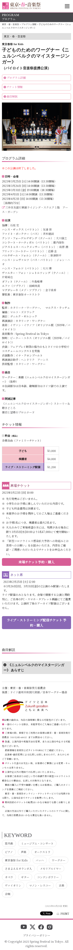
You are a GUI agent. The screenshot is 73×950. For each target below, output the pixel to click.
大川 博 (47, 268)
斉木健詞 (48, 234)
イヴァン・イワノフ (22, 325)
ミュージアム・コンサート (37, 843)
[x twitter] (32, 927)
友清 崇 (47, 229)
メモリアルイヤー (50, 868)
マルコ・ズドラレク (22, 312)
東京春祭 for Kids (16, 860)
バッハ (40, 860)
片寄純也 (7, 277)
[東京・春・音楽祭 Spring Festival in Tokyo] (21, 6)
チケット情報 (15, 87)
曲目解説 (12, 96)
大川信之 (61, 238)
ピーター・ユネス (21, 338)
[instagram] (50, 927)
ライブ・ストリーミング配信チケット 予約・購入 (36, 623)
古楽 (61, 885)
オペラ (9, 877)
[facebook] (41, 927)
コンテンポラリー (48, 877)
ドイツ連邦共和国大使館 (25, 692)
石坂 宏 (14, 225)
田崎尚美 (34, 286)
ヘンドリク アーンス (34, 360)
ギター (25, 877)
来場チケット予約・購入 (36, 562)
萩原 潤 (63, 247)
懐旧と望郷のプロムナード (18, 412)
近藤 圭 (52, 251)
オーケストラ (42, 852)
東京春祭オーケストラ (26, 294)
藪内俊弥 (58, 242)
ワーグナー (58, 860)
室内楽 (9, 843)
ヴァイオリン (13, 885)
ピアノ (9, 852)
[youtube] (24, 927)
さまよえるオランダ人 (18, 868)
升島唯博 (37, 281)
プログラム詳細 (16, 78)
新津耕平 (55, 255)
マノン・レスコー (40, 885)
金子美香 (50, 290)
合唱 (7, 894)
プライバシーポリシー (36, 935)
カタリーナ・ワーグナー (25, 308)
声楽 (23, 852)
